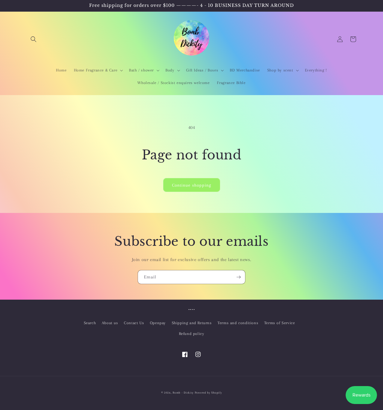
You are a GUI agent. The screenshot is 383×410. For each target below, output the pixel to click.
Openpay (158, 323)
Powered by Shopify (208, 392)
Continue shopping (191, 185)
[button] (33, 39)
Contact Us (134, 323)
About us (110, 323)
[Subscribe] (238, 277)
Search (90, 323)
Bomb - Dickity (183, 392)
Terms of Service (279, 323)
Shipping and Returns (192, 323)
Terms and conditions (238, 323)
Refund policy (191, 333)
